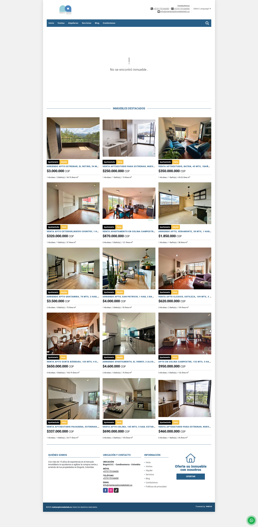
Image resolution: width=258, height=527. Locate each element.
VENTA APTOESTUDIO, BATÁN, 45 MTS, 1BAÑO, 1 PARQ (188, 166)
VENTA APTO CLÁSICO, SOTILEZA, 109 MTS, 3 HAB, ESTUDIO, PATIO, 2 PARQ (200, 296)
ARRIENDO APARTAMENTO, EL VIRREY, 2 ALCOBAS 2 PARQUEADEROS (141, 361)
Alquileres (73, 23)
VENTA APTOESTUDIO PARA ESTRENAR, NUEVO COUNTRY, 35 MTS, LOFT (198, 427)
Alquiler (149, 470)
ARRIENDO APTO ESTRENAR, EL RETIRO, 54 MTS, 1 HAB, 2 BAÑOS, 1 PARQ (88, 166)
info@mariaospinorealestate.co (117, 485)
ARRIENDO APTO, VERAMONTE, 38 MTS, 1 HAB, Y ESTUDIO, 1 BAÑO (195, 231)
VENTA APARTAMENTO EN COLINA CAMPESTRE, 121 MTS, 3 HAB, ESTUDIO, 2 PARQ (148, 231)
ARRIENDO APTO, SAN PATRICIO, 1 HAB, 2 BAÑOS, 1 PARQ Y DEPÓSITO (142, 296)
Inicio (51, 23)
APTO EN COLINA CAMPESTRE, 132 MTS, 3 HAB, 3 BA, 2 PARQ (192, 361)
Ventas (61, 23)
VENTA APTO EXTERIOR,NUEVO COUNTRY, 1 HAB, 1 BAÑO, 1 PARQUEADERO (88, 231)
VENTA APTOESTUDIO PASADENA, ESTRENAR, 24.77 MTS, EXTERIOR (84, 427)
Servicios (86, 23)
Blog (97, 23)
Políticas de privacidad (156, 486)
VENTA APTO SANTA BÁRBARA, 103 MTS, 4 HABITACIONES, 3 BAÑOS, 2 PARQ (90, 361)
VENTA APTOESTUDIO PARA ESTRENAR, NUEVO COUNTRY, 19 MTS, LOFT (143, 166)
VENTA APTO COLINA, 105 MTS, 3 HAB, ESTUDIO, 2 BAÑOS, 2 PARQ (139, 427)
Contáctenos (109, 23)
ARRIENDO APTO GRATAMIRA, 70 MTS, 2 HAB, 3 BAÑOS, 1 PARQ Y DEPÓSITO (89, 296)
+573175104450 (161, 8)
